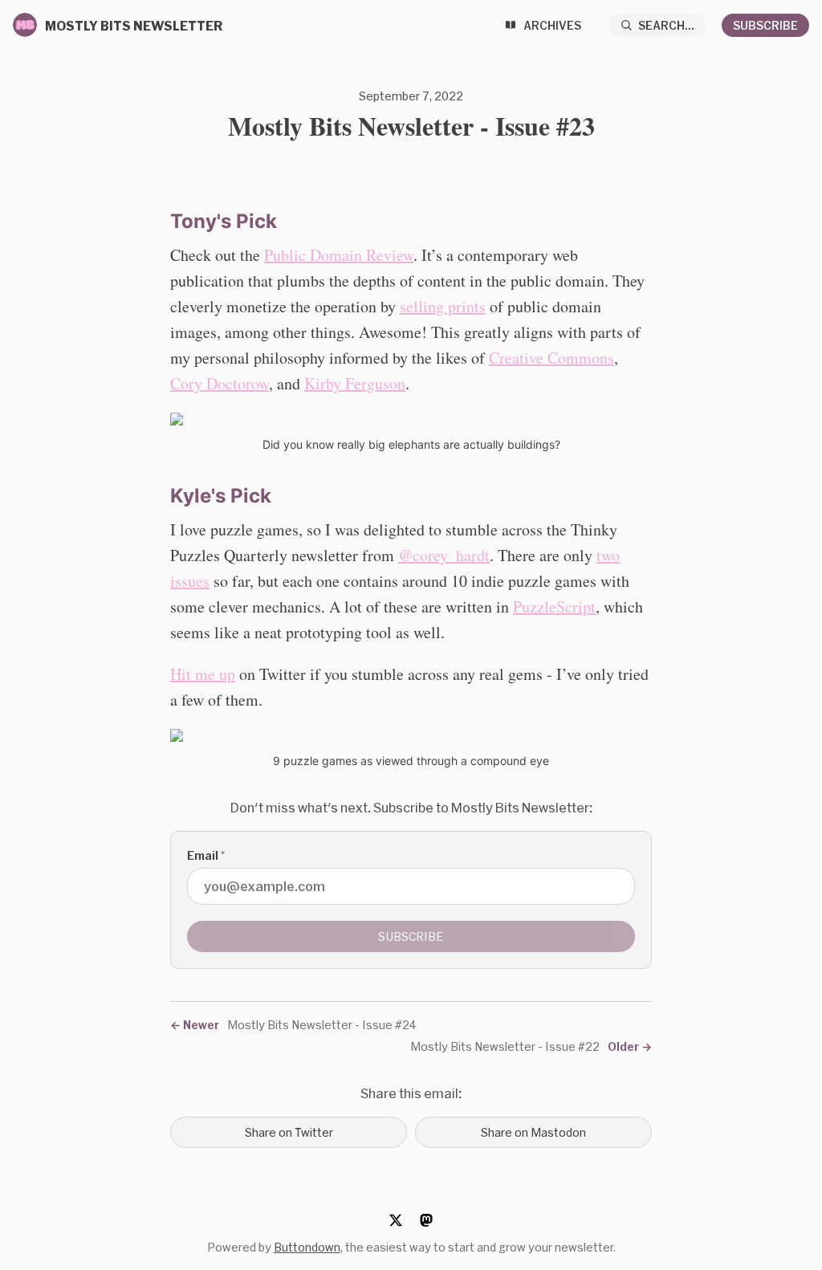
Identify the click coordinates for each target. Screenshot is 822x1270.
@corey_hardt (444, 555)
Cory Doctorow (219, 383)
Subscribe (765, 25)
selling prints (443, 306)
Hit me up (202, 674)
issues (190, 581)
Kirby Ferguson (354, 383)
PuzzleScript (554, 606)
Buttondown (307, 1247)
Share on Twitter (289, 1132)
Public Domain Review (338, 255)
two (608, 555)
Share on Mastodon (533, 1132)
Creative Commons (551, 357)
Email (206, 855)
